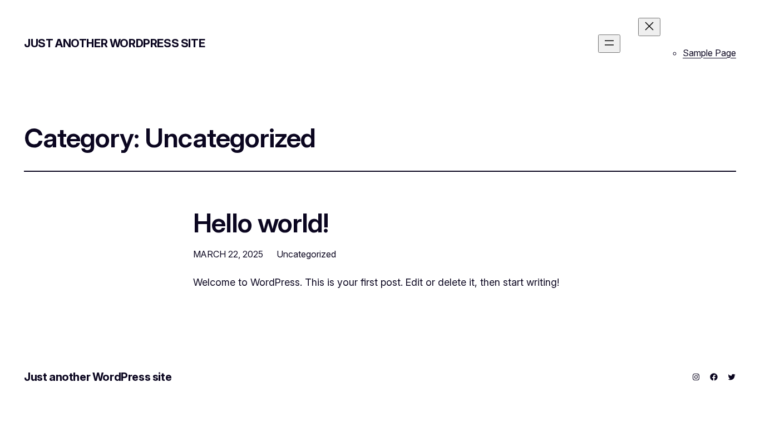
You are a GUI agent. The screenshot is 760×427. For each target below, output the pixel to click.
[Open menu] (609, 43)
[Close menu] (649, 27)
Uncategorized (306, 254)
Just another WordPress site (114, 43)
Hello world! (260, 222)
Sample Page (709, 52)
